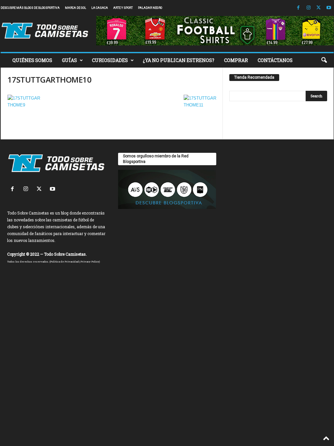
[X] (319, 8)
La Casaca (99, 7)
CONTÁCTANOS (275, 60)
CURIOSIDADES (110, 60)
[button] (324, 60)
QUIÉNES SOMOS (32, 60)
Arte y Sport (123, 7)
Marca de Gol (75, 7)
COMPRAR (236, 60)
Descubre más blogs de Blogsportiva (30, 7)
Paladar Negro (150, 7)
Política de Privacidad (64, 261)
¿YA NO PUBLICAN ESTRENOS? (178, 60)
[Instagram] (308, 8)
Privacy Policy (90, 261)
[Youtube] (329, 8)
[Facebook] (298, 8)
